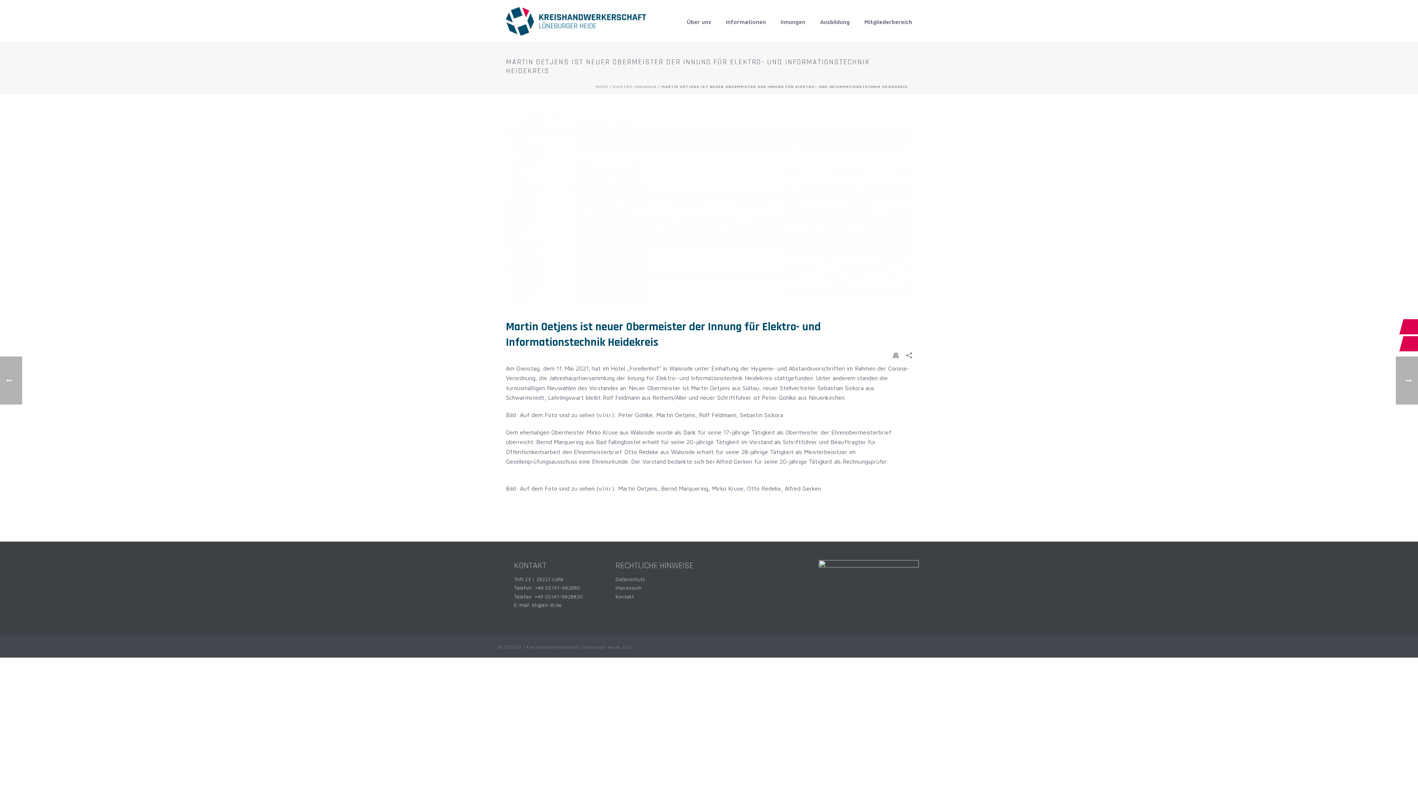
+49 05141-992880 (557, 587)
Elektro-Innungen (635, 86)
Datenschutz (630, 579)
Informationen (746, 22)
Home (602, 86)
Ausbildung (835, 22)
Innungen (793, 22)
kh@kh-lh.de (547, 605)
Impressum (628, 587)
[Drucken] (896, 355)
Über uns (699, 22)
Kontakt (625, 596)
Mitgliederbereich (888, 22)
